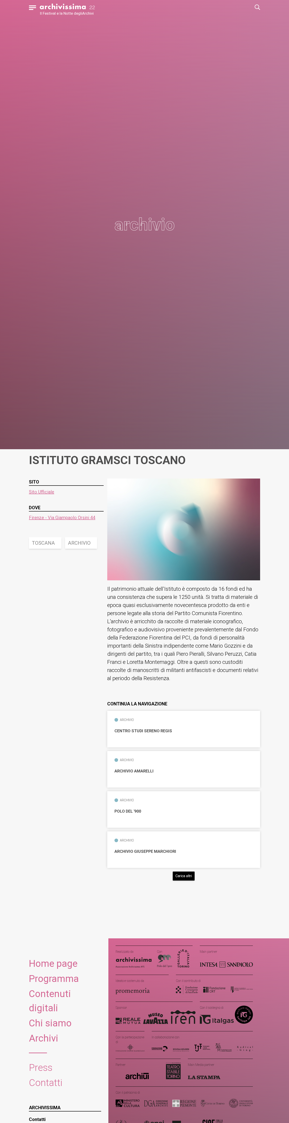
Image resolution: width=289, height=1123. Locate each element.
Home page (53, 963)
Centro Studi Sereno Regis (143, 731)
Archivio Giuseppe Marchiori (145, 851)
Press (40, 1067)
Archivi (43, 1038)
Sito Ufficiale (41, 492)
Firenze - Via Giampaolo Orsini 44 (62, 517)
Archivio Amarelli (134, 771)
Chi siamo (50, 1023)
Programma (54, 978)
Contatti (45, 1082)
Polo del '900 (127, 811)
